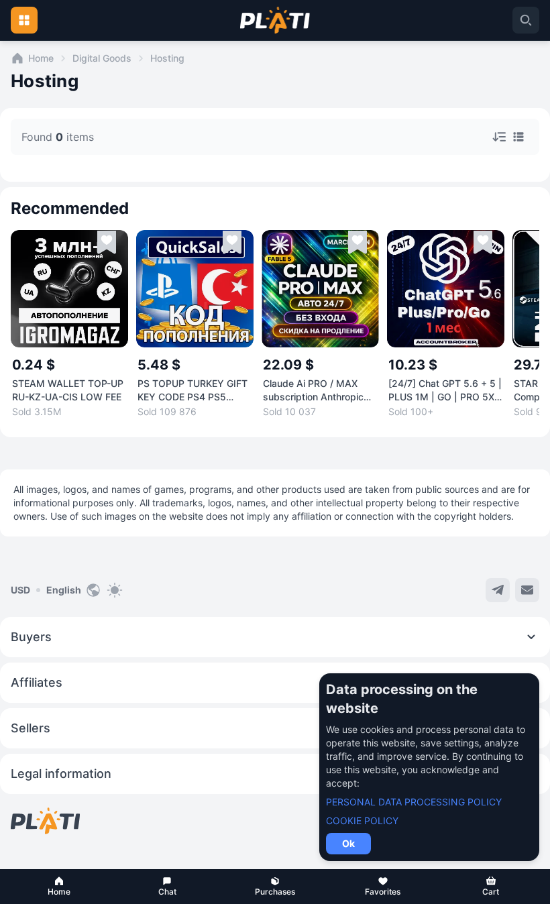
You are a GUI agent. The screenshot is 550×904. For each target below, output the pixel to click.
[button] (59, 886)
